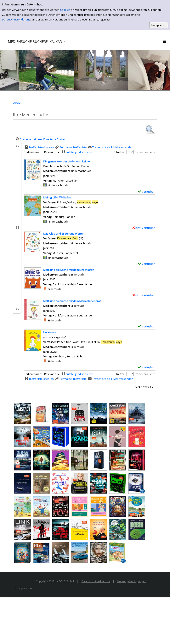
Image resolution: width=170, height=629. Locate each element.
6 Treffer (119, 152)
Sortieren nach (33, 152)
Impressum (25, 588)
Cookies (65, 10)
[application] (36, 42)
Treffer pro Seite (144, 152)
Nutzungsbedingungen (131, 581)
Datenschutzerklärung (16, 19)
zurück (17, 102)
